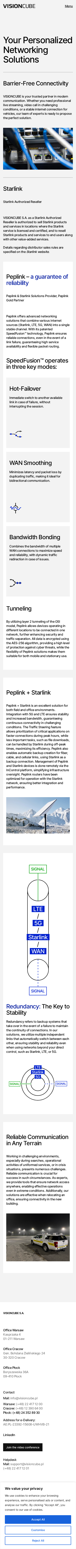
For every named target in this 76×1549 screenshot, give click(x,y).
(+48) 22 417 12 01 (16, 1468)
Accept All (38, 1519)
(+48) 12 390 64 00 (23, 1408)
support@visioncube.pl (23, 1464)
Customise (38, 1530)
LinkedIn (9, 1435)
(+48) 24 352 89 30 (21, 1413)
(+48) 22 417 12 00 (22, 1404)
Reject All (38, 1540)
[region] (38, 1515)
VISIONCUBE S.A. (13, 1313)
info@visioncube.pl (23, 1398)
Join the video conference (22, 1447)
